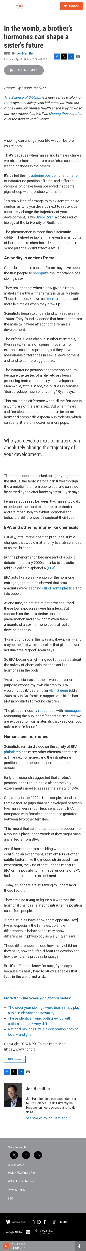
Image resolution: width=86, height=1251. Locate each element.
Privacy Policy (16, 1189)
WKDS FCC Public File (21, 1181)
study (15, 798)
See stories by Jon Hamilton (46, 1118)
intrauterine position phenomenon (53, 175)
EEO (10, 1198)
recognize (41, 273)
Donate (73, 6)
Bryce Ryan (45, 217)
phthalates (12, 752)
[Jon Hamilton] (13, 1095)
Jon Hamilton (25, 53)
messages (72, 710)
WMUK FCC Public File (21, 1172)
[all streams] (80, 1246)
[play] (6, 1246)
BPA (51, 568)
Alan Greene (58, 690)
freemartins (55, 299)
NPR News (14, 1059)
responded (46, 710)
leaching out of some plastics (51, 588)
